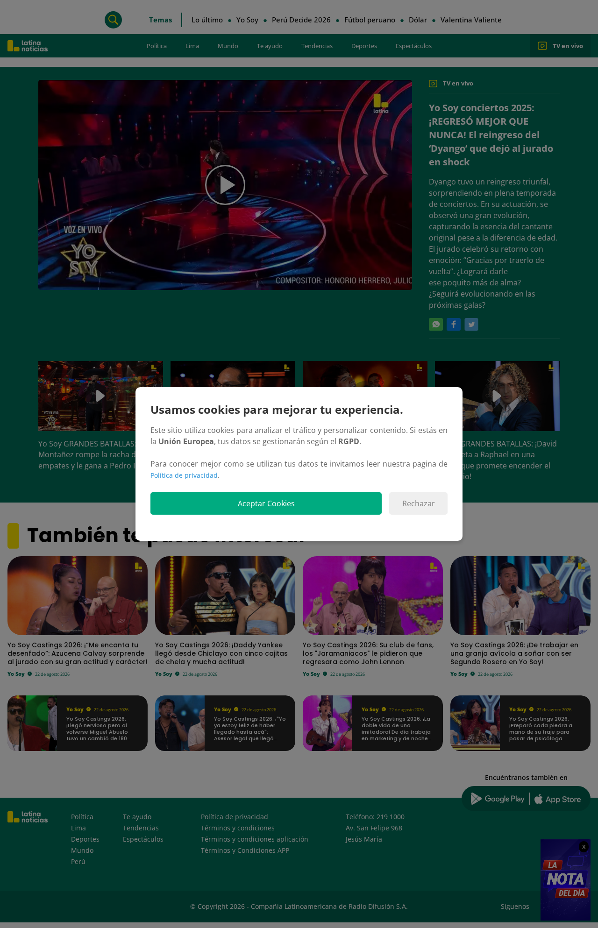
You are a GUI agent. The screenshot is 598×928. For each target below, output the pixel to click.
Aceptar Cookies (266, 503)
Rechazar (418, 503)
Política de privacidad (184, 475)
